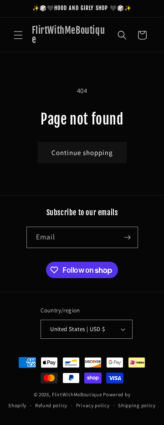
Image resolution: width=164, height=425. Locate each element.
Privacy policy (93, 405)
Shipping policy (137, 405)
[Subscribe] (128, 237)
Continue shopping (82, 152)
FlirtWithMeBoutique (77, 394)
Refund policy (51, 405)
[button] (18, 35)
